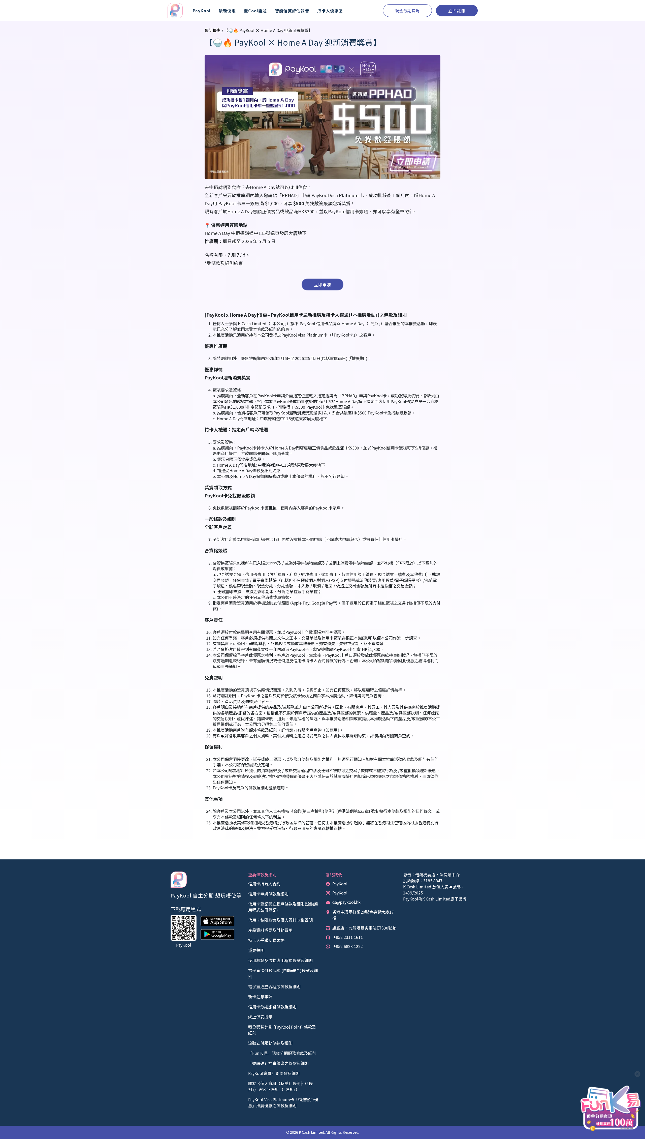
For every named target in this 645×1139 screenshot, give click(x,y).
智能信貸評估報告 (292, 11)
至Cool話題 (255, 11)
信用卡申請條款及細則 (268, 894)
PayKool (339, 884)
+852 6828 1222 (347, 946)
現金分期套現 (407, 11)
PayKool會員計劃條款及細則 (274, 1073)
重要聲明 (256, 950)
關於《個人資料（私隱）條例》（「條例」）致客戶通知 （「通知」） (280, 1086)
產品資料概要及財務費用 (270, 930)
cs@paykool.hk (346, 902)
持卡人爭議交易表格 (266, 940)
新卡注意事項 (260, 997)
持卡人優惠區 (330, 11)
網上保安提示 (260, 1017)
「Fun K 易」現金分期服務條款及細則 (282, 1053)
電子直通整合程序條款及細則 (274, 986)
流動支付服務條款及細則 (270, 1043)
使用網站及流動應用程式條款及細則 (280, 960)
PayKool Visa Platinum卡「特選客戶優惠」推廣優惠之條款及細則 (283, 1102)
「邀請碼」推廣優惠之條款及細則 (278, 1063)
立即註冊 (456, 11)
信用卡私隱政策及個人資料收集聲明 (280, 920)
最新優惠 (227, 11)
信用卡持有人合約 (264, 884)
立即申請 (322, 285)
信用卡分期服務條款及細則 (272, 1007)
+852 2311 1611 (347, 937)
